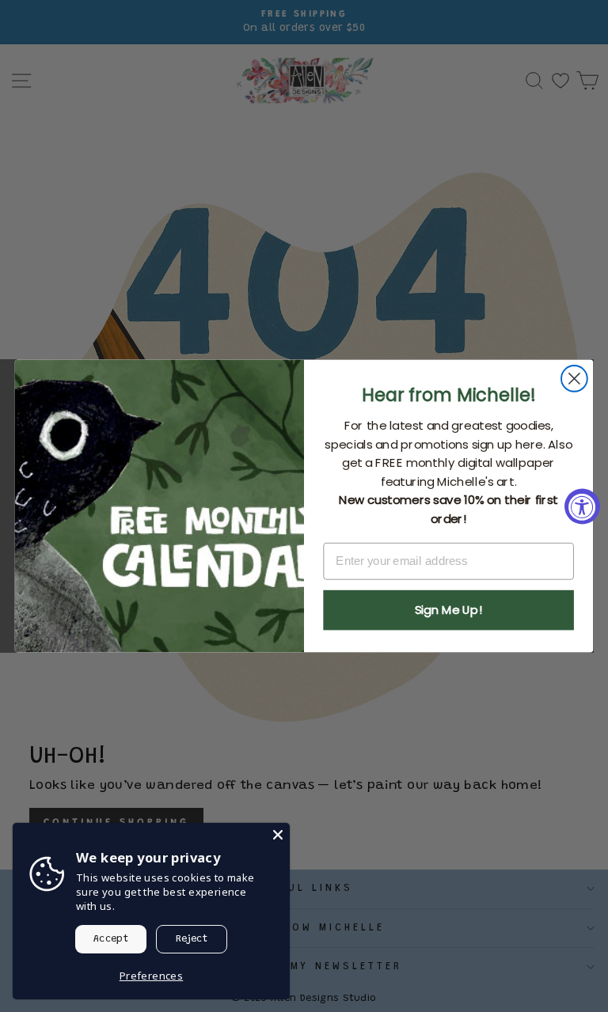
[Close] (278, 835)
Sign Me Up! (448, 610)
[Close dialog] (574, 379)
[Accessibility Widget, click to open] (582, 506)
